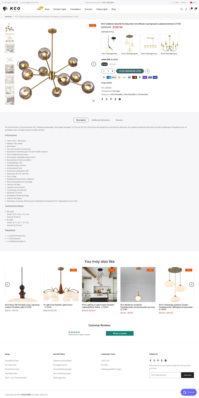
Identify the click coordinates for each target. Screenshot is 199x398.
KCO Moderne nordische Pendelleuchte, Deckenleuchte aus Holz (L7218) (137, 307)
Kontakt (104, 365)
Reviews (119, 120)
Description (81, 120)
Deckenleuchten (12, 369)
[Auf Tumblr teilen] (115, 99)
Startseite (8, 16)
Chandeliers (75, 9)
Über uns (105, 360)
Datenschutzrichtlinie (62, 360)
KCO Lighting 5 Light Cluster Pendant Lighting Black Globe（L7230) (98, 306)
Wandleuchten (11, 373)
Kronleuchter (143, 94)
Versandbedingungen (62, 369)
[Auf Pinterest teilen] (111, 99)
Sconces (88, 9)
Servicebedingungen (62, 373)
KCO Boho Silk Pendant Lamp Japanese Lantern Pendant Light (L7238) (22, 306)
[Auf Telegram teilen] (120, 99)
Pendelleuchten (12, 360)
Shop (47, 9)
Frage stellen (106, 83)
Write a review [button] (119, 333)
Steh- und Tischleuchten (16, 377)
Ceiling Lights (102, 9)
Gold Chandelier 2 (130, 94)
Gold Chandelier (116, 94)
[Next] (93, 64)
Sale (39, 9)
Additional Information (101, 120)
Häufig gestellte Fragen (111, 369)
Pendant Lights (59, 9)
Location (176, 2)
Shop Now (110, 2)
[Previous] (19, 64)
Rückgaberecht (60, 365)
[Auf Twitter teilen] (107, 99)
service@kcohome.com (30, 2)
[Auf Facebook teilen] (102, 99)
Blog (114, 9)
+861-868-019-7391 (11, 2)
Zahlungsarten (59, 377)
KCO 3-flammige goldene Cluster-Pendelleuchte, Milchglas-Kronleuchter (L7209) (176, 307)
